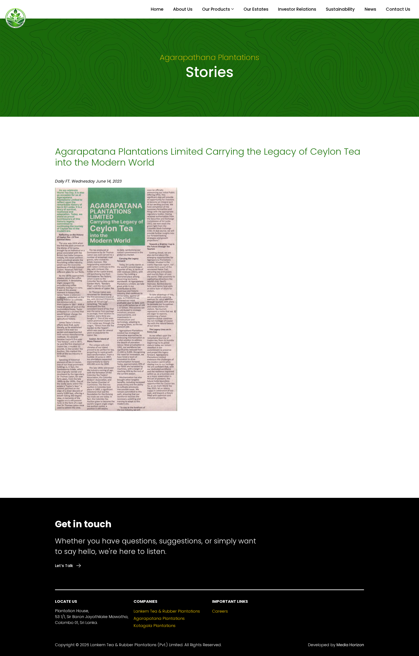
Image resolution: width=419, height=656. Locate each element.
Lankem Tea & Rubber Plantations (167, 611)
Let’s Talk (64, 565)
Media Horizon (350, 644)
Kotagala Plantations (154, 625)
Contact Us (398, 9)
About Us (182, 9)
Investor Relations (297, 9)
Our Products (216, 9)
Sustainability (340, 9)
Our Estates (256, 9)
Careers (220, 611)
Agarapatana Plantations (159, 618)
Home (157, 9)
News (370, 9)
